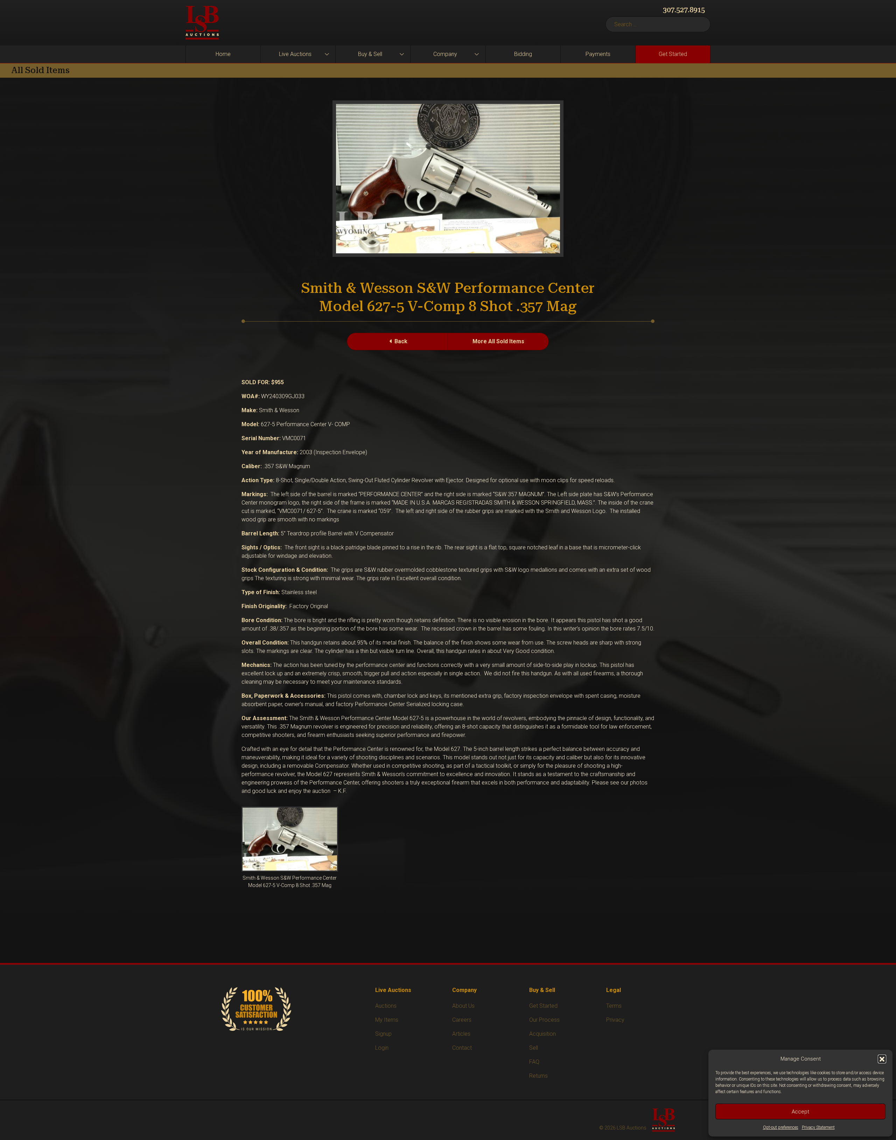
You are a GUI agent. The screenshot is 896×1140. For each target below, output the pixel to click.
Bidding (523, 54)
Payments (598, 54)
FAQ (534, 1061)
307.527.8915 (684, 10)
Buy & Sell (370, 54)
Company (445, 54)
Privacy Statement (818, 1127)
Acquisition (542, 1033)
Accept (800, 1112)
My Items (386, 1019)
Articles (461, 1033)
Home (223, 54)
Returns (538, 1075)
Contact (462, 1047)
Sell (533, 1047)
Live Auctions (295, 54)
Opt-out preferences (780, 1127)
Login (381, 1047)
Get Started (673, 54)
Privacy (615, 1019)
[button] (882, 1058)
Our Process (544, 1019)
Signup (383, 1033)
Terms (614, 1005)
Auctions (386, 1005)
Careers (461, 1019)
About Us (463, 1005)
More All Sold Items (498, 341)
